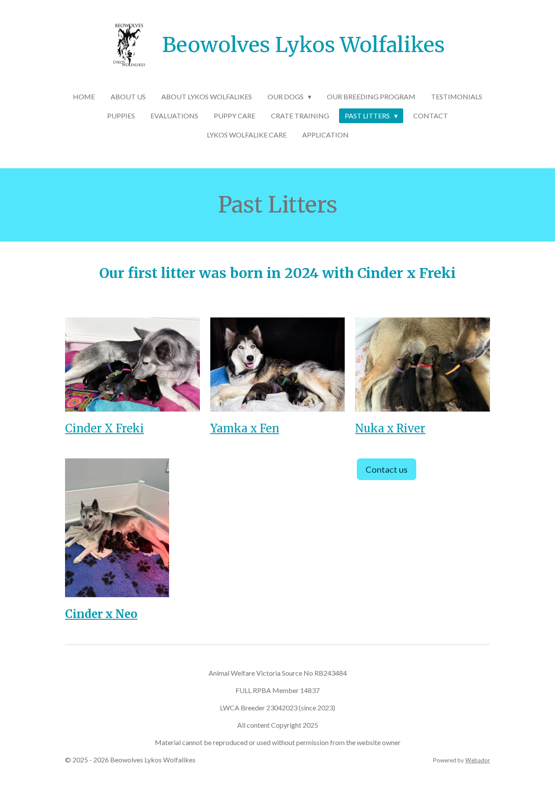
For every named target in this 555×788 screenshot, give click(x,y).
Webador (477, 760)
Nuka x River (390, 428)
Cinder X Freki (104, 428)
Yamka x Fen (244, 428)
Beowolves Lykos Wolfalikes (303, 45)
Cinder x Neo (101, 614)
